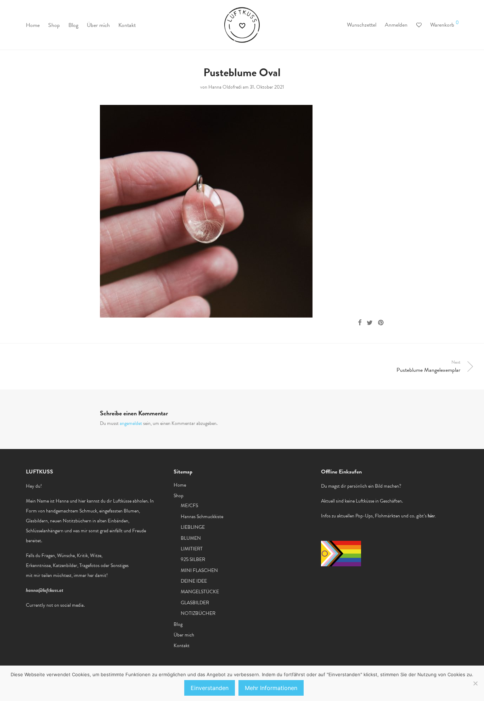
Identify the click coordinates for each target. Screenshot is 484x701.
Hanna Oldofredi (225, 87)
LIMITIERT (192, 549)
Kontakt (127, 25)
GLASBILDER (195, 602)
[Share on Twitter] (370, 322)
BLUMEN (191, 538)
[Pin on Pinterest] (381, 322)
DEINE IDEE (194, 581)
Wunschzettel (361, 25)
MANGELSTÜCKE (200, 591)
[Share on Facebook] (359, 322)
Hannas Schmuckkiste (202, 516)
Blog (73, 25)
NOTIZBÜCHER (198, 613)
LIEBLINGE (193, 527)
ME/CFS (189, 505)
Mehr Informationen (271, 687)
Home (33, 25)
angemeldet (131, 423)
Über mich (98, 25)
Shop (54, 25)
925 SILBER (193, 559)
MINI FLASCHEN (199, 570)
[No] (475, 683)
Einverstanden (210, 687)
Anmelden (396, 25)
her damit (97, 575)
